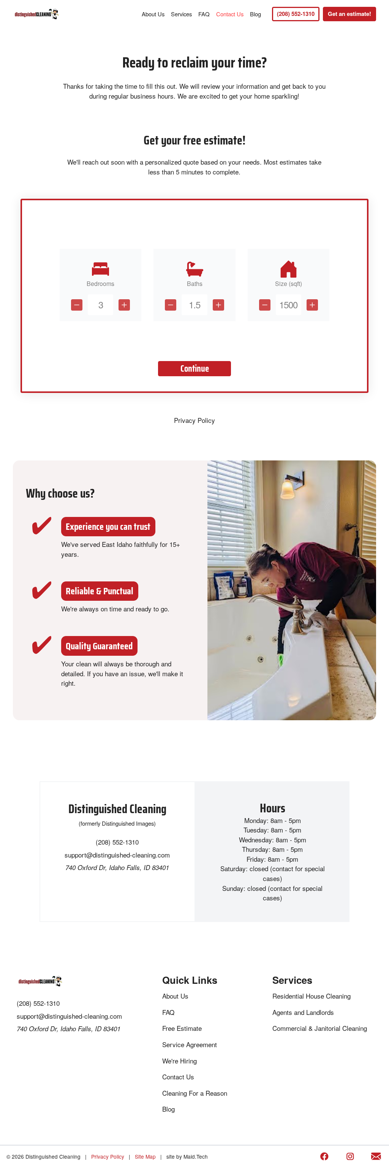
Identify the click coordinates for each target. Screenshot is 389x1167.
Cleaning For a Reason (194, 1093)
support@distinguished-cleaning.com (117, 854)
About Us (153, 14)
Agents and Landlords (303, 1012)
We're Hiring (179, 1060)
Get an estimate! (349, 13)
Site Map (145, 1156)
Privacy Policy (194, 420)
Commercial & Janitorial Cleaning (319, 1028)
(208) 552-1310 (296, 13)
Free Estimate (182, 1028)
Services (181, 14)
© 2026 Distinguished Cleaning (43, 1156)
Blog (255, 14)
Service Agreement (189, 1044)
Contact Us (230, 14)
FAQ (204, 14)
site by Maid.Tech (187, 1156)
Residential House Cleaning (311, 996)
